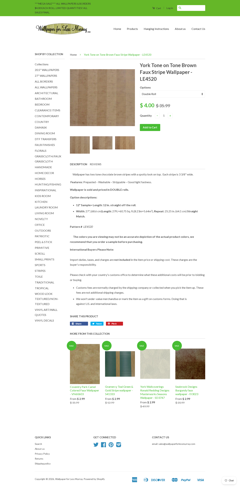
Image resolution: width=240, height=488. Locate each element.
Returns (39, 458)
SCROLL (40, 253)
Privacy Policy (42, 453)
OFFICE (40, 224)
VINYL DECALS (44, 320)
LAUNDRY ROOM (46, 207)
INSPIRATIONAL (45, 190)
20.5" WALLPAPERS (47, 69)
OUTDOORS (43, 230)
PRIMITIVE (42, 247)
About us (180, 28)
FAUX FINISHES (45, 144)
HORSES (40, 178)
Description (78, 164)
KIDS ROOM (43, 196)
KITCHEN (41, 201)
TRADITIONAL (44, 282)
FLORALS (40, 150)
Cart (158, 8)
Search (38, 444)
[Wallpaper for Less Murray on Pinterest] (111, 445)
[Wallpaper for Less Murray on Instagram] (118, 445)
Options (145, 87)
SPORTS (40, 265)
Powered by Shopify (94, 479)
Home (117, 28)
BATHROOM (43, 98)
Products (132, 28)
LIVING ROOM (44, 213)
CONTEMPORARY (47, 116)
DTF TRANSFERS (45, 139)
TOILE (39, 276)
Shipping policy (43, 463)
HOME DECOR (44, 173)
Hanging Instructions (156, 28)
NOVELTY (41, 219)
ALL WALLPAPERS (46, 87)
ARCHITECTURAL (46, 93)
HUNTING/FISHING (48, 184)
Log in (170, 7)
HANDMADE (43, 167)
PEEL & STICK (43, 242)
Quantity (146, 115)
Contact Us (198, 28)
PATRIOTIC (42, 236)
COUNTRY (42, 121)
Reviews (95, 164)
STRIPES (40, 270)
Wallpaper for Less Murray (69, 479)
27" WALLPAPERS (46, 75)
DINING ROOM (45, 133)
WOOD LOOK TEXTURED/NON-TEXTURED (47, 299)
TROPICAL (42, 288)
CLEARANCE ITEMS (47, 110)
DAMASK (41, 127)
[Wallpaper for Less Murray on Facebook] (103, 445)
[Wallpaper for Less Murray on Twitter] (96, 445)
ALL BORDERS (44, 81)
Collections (41, 64)
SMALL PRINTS (44, 259)
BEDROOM (42, 104)
